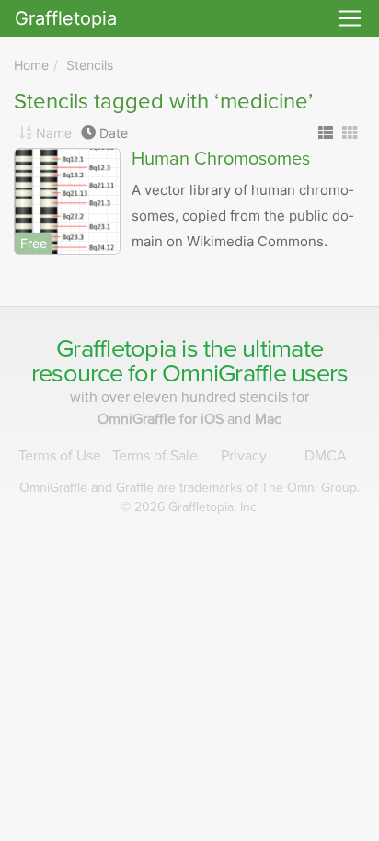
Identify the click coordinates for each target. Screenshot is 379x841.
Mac (268, 419)
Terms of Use (59, 456)
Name (54, 133)
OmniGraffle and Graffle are (189, 487)
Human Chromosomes (221, 159)
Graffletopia (66, 18)
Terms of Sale (155, 456)
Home (31, 65)
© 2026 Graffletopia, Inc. (190, 507)
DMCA (325, 456)
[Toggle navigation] (349, 18)
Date (113, 133)
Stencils (89, 65)
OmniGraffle (224, 373)
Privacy (244, 456)
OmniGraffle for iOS (162, 419)
